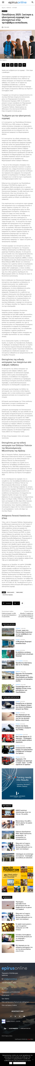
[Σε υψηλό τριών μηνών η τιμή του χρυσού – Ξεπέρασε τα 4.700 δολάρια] (8, 927)
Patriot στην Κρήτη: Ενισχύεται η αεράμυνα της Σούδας (23, 727)
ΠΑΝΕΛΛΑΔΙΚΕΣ (10, 592)
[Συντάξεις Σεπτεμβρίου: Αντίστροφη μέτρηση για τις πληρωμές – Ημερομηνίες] (8, 938)
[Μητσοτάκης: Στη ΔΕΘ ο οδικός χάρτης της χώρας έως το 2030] (8, 824)
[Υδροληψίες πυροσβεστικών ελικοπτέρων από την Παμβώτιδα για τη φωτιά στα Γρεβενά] (8, 905)
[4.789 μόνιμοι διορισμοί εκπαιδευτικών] (8, 643)
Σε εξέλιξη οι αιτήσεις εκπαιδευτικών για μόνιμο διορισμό (24, 654)
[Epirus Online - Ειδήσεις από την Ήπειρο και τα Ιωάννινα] (17, 968)
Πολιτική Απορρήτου (19, 1063)
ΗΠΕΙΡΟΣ (18, 628)
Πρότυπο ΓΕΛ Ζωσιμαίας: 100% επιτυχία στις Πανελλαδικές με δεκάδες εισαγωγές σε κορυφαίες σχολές (24, 677)
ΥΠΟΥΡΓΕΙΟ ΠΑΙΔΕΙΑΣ (8, 594)
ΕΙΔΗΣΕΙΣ (9, 7)
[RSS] (15, 1016)
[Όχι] (33, 1059)
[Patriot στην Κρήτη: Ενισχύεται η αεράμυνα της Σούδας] (8, 728)
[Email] (16, 65)
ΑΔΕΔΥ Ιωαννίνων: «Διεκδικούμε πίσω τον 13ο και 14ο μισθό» (23, 812)
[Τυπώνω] (20, 65)
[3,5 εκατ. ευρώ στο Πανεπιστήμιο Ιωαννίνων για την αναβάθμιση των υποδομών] (8, 632)
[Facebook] (3, 65)
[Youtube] (24, 1016)
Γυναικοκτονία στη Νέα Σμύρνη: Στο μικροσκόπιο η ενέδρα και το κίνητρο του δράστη (24, 750)
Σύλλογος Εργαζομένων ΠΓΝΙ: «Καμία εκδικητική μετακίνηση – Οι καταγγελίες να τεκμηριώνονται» (23, 835)
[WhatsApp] (12, 65)
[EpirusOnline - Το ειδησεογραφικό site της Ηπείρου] (17, 2)
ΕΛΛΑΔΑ (14, 7)
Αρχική (3, 7)
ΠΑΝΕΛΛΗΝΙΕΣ (19, 592)
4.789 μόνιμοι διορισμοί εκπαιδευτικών (24, 642)
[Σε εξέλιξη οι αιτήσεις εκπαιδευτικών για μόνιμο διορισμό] (8, 654)
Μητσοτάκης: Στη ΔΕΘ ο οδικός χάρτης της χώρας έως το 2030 (24, 823)
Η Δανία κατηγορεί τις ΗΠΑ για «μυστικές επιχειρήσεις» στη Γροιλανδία (9, 615)
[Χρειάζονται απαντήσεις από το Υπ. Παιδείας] (8, 664)
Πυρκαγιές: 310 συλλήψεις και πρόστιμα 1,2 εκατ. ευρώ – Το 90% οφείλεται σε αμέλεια (24, 761)
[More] (22, 603)
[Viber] (24, 65)
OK (10, 1063)
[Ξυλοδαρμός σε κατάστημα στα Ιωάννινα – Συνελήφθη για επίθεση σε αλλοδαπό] (8, 857)
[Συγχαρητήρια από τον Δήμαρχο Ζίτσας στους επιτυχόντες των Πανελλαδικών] (8, 688)
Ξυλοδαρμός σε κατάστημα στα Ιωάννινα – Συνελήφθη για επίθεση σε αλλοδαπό (24, 856)
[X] (8, 65)
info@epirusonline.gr (10, 979)
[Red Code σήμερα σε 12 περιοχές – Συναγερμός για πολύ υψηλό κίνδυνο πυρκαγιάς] (8, 738)
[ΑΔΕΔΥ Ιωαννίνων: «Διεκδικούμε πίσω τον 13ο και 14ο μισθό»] (8, 813)
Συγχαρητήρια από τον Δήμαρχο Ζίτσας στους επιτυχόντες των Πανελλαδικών (23, 689)
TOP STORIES (19, 660)
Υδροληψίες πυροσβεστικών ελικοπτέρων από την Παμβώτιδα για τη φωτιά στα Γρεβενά (24, 905)
